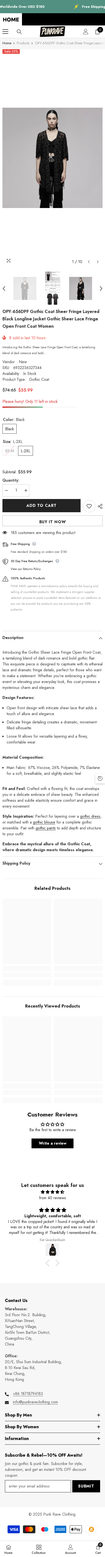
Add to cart (41, 505)
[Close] (101, 1520)
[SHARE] (99, 506)
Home (6, 43)
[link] (26, 974)
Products (23, 43)
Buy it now (52, 522)
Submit (86, 1486)
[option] (52, 158)
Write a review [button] (52, 1143)
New (23, 362)
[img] (52, 1192)
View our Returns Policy (26, 569)
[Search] (19, 32)
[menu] (5, 32)
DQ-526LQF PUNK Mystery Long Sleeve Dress (56, 1527)
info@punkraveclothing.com (35, 1402)
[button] (88, 261)
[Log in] (85, 31)
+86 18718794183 (28, 1393)
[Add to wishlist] (89, 506)
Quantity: (10, 480)
